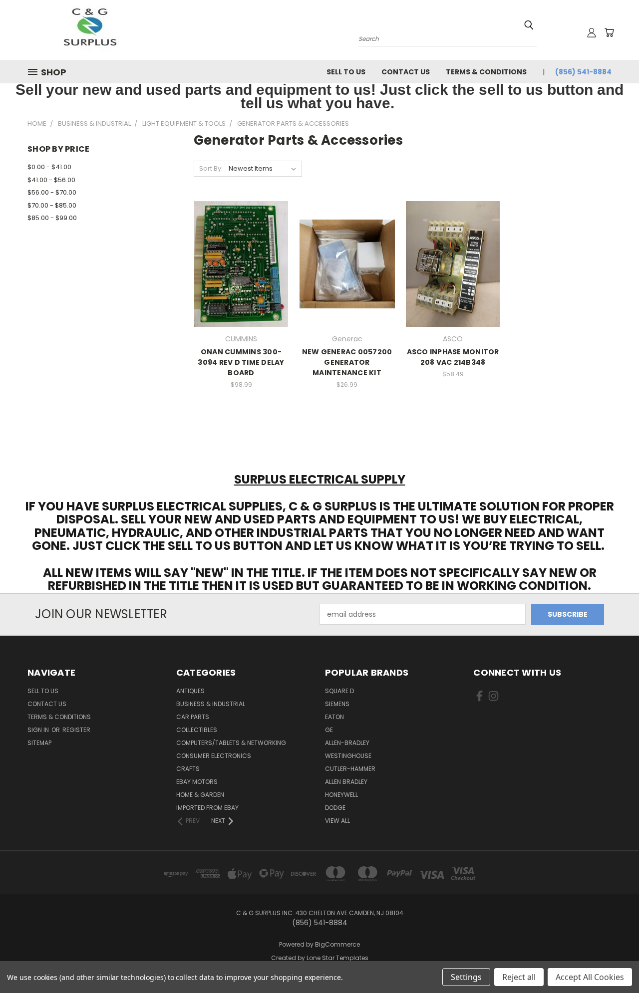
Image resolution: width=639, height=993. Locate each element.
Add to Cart (241, 281)
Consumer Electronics (213, 755)
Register (76, 730)
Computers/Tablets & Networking (231, 743)
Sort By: (211, 168)
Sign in (38, 730)
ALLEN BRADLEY (346, 781)
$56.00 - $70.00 (51, 192)
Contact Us (405, 72)
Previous (613, 962)
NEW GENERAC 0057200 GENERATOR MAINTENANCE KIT (347, 362)
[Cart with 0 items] (609, 32)
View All (337, 820)
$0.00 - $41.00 (49, 167)
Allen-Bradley (347, 743)
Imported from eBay (207, 807)
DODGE (335, 807)
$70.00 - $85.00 (51, 205)
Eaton (334, 717)
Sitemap (39, 743)
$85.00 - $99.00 (52, 218)
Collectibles (196, 730)
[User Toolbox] (592, 32)
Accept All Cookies (590, 977)
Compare (238, 262)
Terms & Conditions (486, 72)
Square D (339, 691)
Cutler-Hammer (350, 768)
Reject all (519, 977)
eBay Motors (197, 781)
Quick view (241, 243)
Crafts (188, 768)
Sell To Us (345, 72)
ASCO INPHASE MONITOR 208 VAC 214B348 (453, 357)
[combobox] (447, 37)
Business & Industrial (210, 704)
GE (329, 730)
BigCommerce (337, 944)
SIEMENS (337, 704)
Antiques (190, 691)
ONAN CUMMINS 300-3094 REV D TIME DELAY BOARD (241, 362)
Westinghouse (348, 755)
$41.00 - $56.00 (51, 180)
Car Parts (192, 717)
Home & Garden (200, 794)
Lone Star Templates (337, 958)
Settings (466, 977)
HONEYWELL (341, 794)
